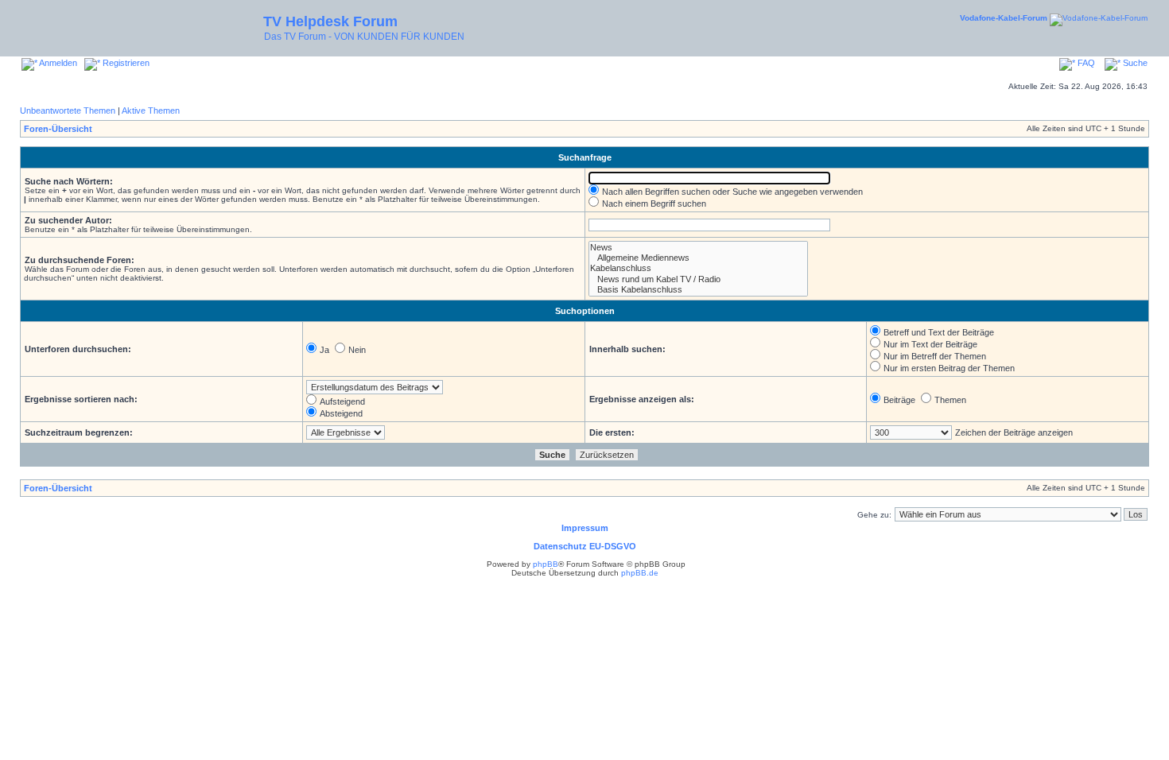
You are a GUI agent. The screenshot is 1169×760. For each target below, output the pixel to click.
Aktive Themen (151, 110)
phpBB (545, 564)
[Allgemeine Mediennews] (698, 258)
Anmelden (57, 63)
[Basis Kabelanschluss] (698, 290)
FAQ (1085, 63)
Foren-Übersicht (58, 129)
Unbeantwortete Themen (67, 110)
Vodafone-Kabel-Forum (1003, 18)
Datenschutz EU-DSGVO (585, 546)
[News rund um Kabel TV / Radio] (698, 279)
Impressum (584, 528)
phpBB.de (639, 572)
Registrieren (125, 63)
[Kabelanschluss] (698, 268)
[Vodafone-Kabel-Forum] (1099, 18)
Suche (1134, 63)
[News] (698, 247)
